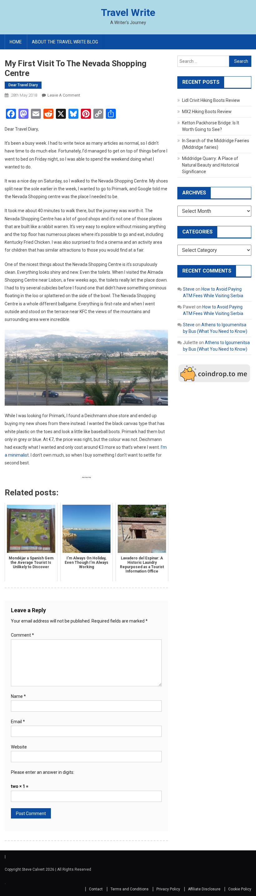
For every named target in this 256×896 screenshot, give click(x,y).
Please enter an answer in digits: (42, 772)
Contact (96, 889)
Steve (188, 289)
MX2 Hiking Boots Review (207, 111)
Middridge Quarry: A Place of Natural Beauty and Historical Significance (210, 165)
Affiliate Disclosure (204, 889)
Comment (22, 635)
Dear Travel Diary (23, 85)
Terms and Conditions (130, 889)
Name (18, 696)
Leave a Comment (63, 95)
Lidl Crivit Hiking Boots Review (211, 100)
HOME (16, 41)
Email (18, 721)
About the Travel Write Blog (65, 41)
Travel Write (128, 12)
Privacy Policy (168, 889)
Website (19, 746)
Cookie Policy (239, 889)
